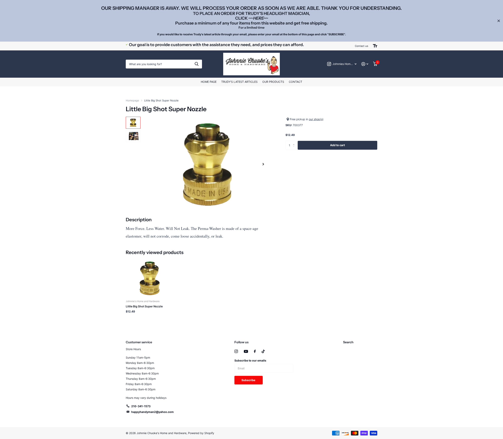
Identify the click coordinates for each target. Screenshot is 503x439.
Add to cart (337, 145)
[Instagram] (236, 351)
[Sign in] (364, 64)
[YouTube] (246, 351)
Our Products (273, 81)
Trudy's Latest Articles (239, 81)
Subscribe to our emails (250, 360)
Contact (295, 81)
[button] (263, 164)
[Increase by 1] (294, 142)
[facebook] (255, 351)
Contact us (361, 45)
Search (348, 342)
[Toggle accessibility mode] (375, 45)
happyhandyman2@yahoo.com (152, 411)
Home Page (209, 81)
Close (498, 21)
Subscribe (248, 380)
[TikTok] (263, 351)
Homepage (132, 100)
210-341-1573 (141, 406)
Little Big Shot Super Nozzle (144, 306)
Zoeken (196, 64)
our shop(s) (316, 119)
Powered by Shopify (201, 433)
